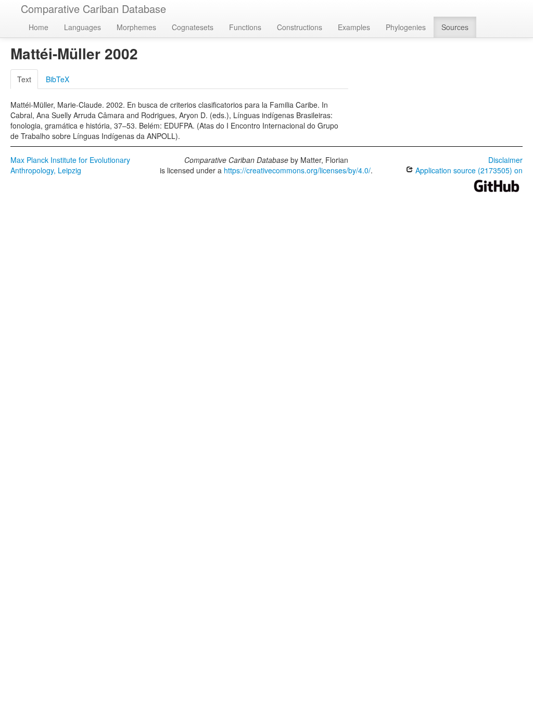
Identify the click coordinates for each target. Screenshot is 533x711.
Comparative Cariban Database (93, 8)
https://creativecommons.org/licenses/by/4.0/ (297, 170)
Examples (354, 27)
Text (24, 79)
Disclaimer (505, 160)
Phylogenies (406, 27)
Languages (82, 27)
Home (38, 27)
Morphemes (136, 27)
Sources (454, 27)
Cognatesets (192, 27)
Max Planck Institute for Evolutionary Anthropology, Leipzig (70, 165)
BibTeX (57, 79)
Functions (245, 27)
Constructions (299, 27)
